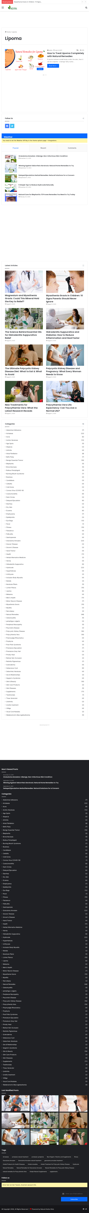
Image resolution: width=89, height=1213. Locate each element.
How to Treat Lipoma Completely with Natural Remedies (65, 55)
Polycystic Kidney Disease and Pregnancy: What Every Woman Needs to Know (63, 371)
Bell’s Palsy (10, 457)
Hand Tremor (10, 551)
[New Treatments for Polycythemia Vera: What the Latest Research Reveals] (24, 391)
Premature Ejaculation (14, 648)
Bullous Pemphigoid (13, 470)
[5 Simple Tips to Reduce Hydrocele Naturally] (11, 188)
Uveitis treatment (12, 705)
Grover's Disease (12, 547)
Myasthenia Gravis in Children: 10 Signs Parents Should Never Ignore (37, 2)
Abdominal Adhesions (13, 430)
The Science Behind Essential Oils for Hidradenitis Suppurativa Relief (23, 334)
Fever (8, 524)
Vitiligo (8, 708)
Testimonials (10, 695)
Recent (43, 148)
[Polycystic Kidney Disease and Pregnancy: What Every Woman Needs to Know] (65, 355)
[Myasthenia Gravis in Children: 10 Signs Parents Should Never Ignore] (65, 282)
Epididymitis (10, 517)
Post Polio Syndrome (13, 644)
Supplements (10, 691)
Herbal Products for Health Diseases (14, 1164)
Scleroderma (10, 665)
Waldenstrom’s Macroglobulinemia (18, 715)
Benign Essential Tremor (14, 460)
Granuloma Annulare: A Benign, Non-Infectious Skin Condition (43, 156)
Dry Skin (9, 507)
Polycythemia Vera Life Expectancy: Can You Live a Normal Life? (61, 407)
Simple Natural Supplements (38, 1171)
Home (8, 32)
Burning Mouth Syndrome (15, 474)
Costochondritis (11, 494)
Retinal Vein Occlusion (14, 658)
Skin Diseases (11, 688)
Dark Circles (10, 497)
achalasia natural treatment (20, 1157)
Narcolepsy (10, 611)
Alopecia (9, 447)
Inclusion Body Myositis (14, 577)
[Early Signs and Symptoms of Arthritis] (16, 1103)
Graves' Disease (12, 544)
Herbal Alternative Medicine (16, 557)
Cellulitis (9, 484)
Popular (16, 148)
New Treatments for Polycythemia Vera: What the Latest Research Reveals (21, 407)
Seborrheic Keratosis (13, 671)
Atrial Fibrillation (11, 453)
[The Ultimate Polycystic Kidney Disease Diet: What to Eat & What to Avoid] (24, 355)
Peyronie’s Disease (12, 628)
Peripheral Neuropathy (14, 624)
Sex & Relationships (13, 675)
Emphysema (10, 514)
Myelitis (9, 608)
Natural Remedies (12, 614)
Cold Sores (10, 487)
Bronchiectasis (11, 467)
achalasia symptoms (37, 1157)
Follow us (5, 1178)
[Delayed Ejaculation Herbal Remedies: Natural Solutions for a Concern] (11, 178)
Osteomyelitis (11, 618)
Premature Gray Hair (13, 651)
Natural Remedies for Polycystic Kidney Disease (59, 1168)
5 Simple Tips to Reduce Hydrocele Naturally (36, 185)
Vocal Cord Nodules (13, 712)
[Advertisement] (44, 18)
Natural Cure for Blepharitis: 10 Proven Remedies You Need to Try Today (47, 194)
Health (8, 554)
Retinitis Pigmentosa (13, 661)
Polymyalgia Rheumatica (15, 638)
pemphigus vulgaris (13, 621)
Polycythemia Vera (12, 634)
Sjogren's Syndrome (13, 678)
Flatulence (10, 531)
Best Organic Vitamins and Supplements (59, 1157)
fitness (76, 1157)
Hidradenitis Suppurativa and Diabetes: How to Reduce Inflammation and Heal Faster (63, 334)
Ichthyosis (9, 574)
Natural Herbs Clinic (47, 1209)
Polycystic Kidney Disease (15, 631)
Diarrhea (9, 504)
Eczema (9, 510)
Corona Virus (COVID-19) (15, 490)
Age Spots (9, 443)
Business (9, 477)
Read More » (53, 66)
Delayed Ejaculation (13, 500)
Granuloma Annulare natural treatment (29, 1160)
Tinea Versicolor (11, 698)
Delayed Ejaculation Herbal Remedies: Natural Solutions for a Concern (46, 175)
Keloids (8, 581)
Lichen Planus (11, 587)
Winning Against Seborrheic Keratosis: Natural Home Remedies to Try (46, 166)
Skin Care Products (13, 685)
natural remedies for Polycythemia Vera (15, 1171)
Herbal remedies (33, 1164)
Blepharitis (10, 463)
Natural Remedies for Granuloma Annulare (29, 1168)
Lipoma (8, 591)
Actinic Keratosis (12, 440)
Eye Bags (9, 520)
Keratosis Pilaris (11, 584)
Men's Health (10, 598)
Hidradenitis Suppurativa (14, 564)
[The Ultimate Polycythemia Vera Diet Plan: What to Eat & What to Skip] (44, 1137)
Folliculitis (9, 534)
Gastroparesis (11, 537)
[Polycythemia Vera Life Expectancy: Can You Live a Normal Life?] (65, 391)
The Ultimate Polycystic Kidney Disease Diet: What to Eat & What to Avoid (23, 371)
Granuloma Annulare (13, 541)
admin (51, 50)
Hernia (8, 561)
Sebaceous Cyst (12, 668)
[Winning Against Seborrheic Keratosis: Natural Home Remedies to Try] (11, 169)
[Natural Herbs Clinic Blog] (12, 7)
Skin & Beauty (11, 681)
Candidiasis (10, 480)
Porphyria (9, 641)
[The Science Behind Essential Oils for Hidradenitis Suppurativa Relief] (24, 318)
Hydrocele (9, 567)
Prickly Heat (10, 655)
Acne (8, 437)
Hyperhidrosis (11, 571)
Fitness (8, 527)
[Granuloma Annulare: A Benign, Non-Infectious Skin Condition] (11, 159)
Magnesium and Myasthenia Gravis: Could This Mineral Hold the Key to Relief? (22, 298)
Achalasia (9, 433)
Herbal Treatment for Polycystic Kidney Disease (55, 1164)
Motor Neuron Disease (14, 601)
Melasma (9, 594)
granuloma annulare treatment (53, 1160)
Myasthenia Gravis (12, 604)
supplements (54, 1171)
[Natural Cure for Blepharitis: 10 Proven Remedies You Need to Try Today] (11, 197)
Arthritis (9, 450)
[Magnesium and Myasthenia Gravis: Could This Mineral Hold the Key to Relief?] (24, 282)
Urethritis (9, 701)
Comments (72, 148)
